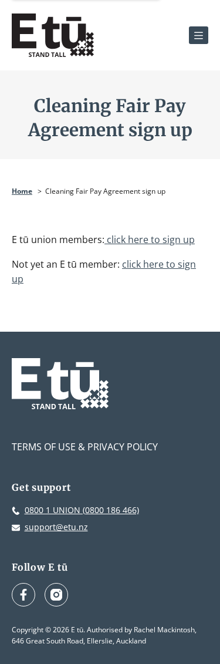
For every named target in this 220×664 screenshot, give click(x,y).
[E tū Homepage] (53, 35)
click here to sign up (149, 239)
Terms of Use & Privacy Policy (85, 446)
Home (22, 191)
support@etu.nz (56, 526)
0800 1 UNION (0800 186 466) (82, 509)
